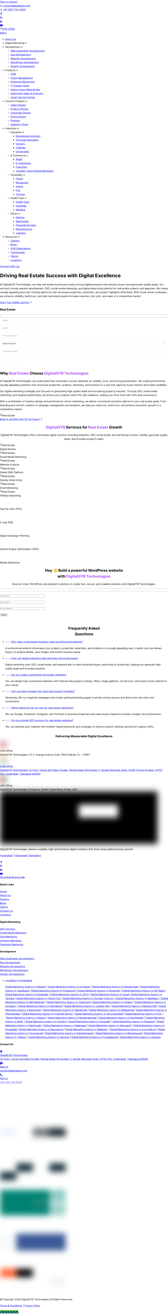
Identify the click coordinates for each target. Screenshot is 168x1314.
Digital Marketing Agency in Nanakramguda (72, 1017)
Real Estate (22, 221)
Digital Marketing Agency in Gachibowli (40, 1006)
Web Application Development (27, 50)
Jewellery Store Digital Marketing (34, 170)
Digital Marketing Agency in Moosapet (110, 1025)
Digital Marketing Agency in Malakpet (86, 1029)
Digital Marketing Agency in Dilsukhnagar (115, 986)
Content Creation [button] (15, 101)
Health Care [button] (17, 198)
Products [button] (10, 70)
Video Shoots (18, 105)
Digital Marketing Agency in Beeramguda (119, 1033)
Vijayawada (21, 855)
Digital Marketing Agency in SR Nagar (143, 990)
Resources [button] (11, 236)
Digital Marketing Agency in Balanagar (65, 1025)
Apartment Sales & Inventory (26, 93)
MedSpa (20, 209)
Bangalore (35, 855)
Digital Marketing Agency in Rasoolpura (41, 1029)
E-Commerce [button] (18, 155)
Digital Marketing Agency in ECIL (143, 1013)
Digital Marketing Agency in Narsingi (48, 1037)
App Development (20, 54)
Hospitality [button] (16, 174)
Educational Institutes (28, 136)
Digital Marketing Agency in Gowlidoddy (121, 1017)
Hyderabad (6, 855)
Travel (19, 178)
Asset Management (21, 77)
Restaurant (22, 182)
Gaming (20, 217)
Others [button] (14, 213)
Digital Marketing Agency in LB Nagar (69, 986)
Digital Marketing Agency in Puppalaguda (94, 1037)
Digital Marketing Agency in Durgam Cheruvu (88, 998)
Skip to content (8, 1)
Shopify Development (22, 66)
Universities (22, 151)
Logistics (21, 233)
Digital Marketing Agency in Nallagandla (111, 1010)
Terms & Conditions (11, 1305)
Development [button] (12, 46)
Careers (15, 240)
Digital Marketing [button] (14, 43)
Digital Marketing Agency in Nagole (26, 1017)
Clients (14, 256)
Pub (18, 190)
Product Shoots (19, 109)
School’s (20, 143)
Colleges (21, 147)
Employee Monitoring (22, 81)
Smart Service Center (22, 97)
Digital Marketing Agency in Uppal (110, 994)
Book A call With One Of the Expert (20, 419)
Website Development (23, 58)
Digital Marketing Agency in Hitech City (38, 998)
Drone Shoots (18, 116)
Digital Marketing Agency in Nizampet (133, 1021)
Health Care (22, 202)
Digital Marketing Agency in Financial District (47, 1013)
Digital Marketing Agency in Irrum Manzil (133, 1029)
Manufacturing (24, 229)
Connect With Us (9, 266)
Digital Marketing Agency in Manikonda (65, 1010)
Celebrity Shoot (19, 124)
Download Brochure (11, 877)
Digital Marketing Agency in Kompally (89, 1021)
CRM (13, 74)
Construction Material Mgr (25, 89)
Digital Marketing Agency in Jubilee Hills (86, 1006)
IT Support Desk (19, 85)
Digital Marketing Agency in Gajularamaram (69, 1033)
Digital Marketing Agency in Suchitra (46, 1021)
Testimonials (17, 252)
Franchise (21, 167)
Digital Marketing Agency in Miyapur (25, 986)
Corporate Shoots (20, 112)
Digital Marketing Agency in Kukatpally (26, 994)
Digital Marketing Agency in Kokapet (140, 1037)
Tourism (20, 194)
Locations (16, 260)
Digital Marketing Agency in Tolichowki (68, 1002)
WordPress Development (24, 62)
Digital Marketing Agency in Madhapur (137, 998)
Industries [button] (11, 128)
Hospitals (21, 205)
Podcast (15, 120)
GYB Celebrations (20, 248)
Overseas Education (27, 139)
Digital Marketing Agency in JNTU (70, 994)
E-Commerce (23, 163)
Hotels (19, 186)
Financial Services (26, 225)
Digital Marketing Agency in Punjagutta (53, 990)
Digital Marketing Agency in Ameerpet (98, 990)
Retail (19, 159)
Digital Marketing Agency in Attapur (113, 1002)
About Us (10, 39)
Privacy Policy (32, 1305)
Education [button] (16, 132)
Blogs (13, 244)
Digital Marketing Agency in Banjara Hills (134, 1006)
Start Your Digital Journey (14, 302)
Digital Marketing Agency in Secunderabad (99, 1013)
